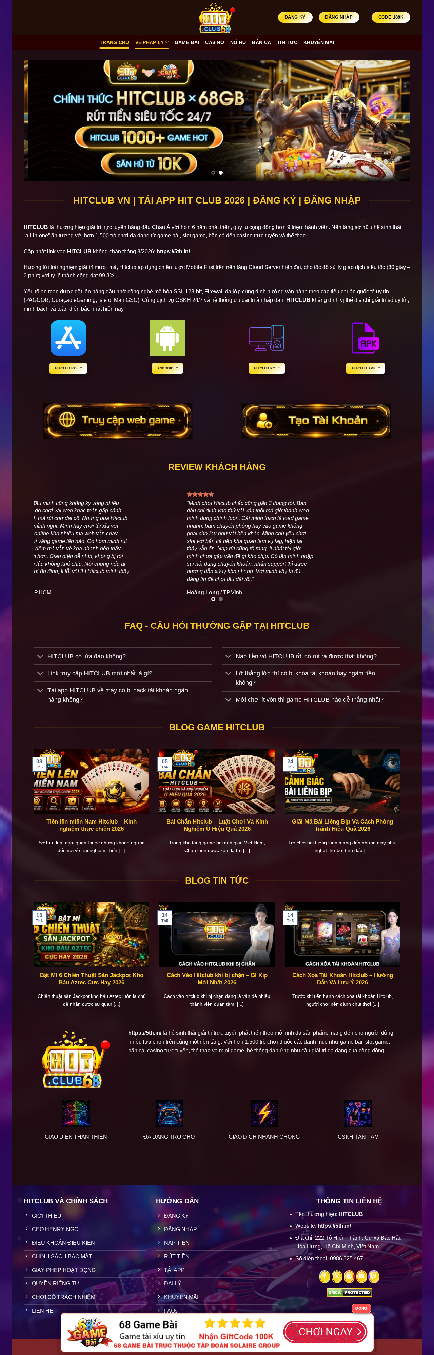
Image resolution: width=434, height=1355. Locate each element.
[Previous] (40, 121)
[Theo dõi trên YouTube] (361, 1276)
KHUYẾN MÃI (318, 42)
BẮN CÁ (261, 42)
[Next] (394, 121)
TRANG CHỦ (114, 42)
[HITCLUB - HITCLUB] (217, 17)
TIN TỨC (287, 42)
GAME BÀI (187, 42)
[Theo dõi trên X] (336, 1276)
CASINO (214, 42)
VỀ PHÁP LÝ (149, 42)
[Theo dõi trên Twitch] (373, 1276)
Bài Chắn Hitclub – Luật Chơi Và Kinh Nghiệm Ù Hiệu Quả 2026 (217, 825)
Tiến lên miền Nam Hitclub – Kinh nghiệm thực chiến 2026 (91, 825)
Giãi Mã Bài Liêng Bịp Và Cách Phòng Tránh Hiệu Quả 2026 (342, 825)
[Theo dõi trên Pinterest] (349, 1276)
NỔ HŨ (238, 42)
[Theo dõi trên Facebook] (324, 1276)
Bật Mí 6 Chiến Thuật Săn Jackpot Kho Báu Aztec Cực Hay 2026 (91, 979)
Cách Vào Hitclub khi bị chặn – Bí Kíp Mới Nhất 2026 (217, 979)
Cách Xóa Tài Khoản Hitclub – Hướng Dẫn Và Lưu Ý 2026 (342, 979)
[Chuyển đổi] (40, 657)
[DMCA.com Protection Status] (349, 1292)
